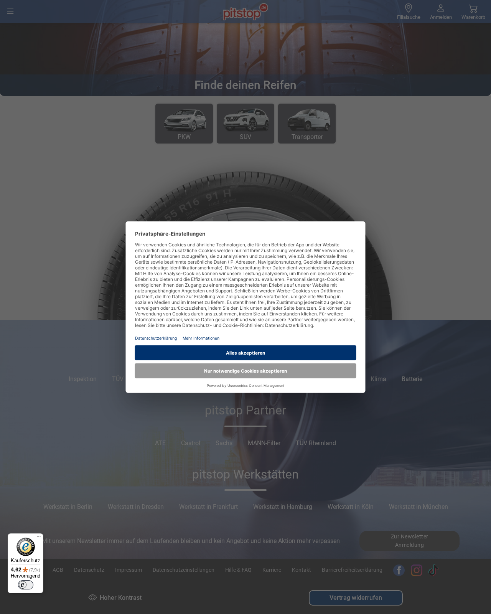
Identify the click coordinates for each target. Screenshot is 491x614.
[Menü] (38, 538)
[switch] (25, 584)
